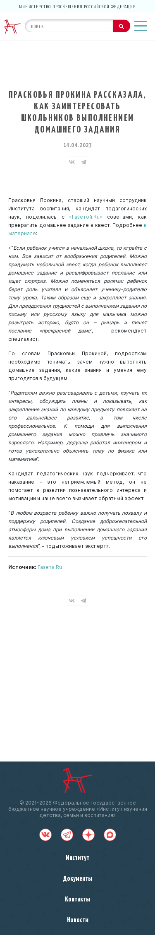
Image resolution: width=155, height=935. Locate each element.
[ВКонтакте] (72, 162)
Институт (77, 857)
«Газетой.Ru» (85, 217)
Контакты (77, 898)
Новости (77, 919)
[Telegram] (83, 162)
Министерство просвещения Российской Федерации (77, 6)
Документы (77, 877)
